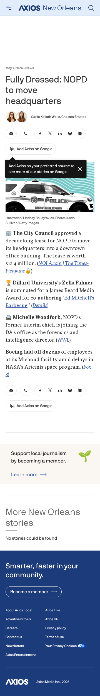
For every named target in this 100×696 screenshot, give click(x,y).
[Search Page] (91, 7)
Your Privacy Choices (61, 646)
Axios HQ (51, 619)
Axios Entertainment (21, 654)
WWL (63, 340)
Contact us (14, 637)
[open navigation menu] (9, 8)
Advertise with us (18, 619)
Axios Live (52, 610)
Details (39, 305)
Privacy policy (55, 628)
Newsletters (15, 646)
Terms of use (54, 637)
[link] (11, 133)
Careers (12, 628)
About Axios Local (19, 610)
